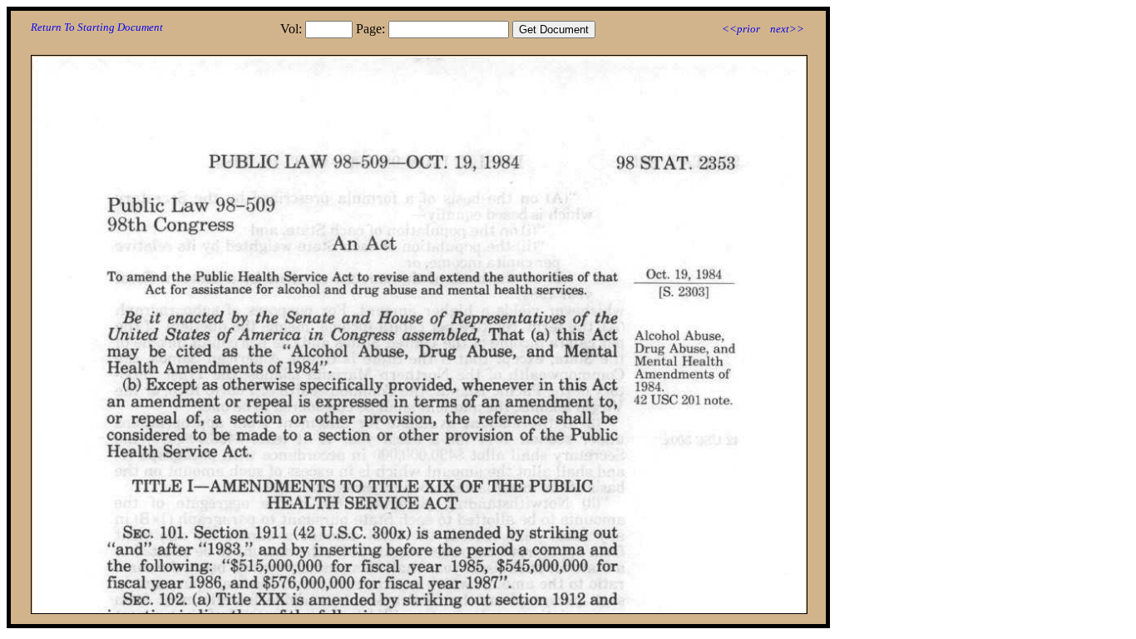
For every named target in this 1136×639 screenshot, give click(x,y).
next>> (787, 28)
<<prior (741, 28)
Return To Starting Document (97, 27)
